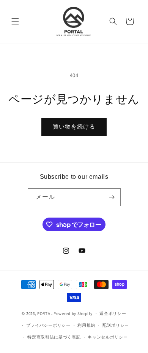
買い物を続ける (74, 126)
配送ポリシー (115, 325)
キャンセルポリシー (108, 337)
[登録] (112, 197)
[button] (15, 21)
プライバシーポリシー (48, 325)
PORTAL (44, 313)
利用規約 (86, 325)
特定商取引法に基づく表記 (53, 337)
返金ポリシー (112, 313)
